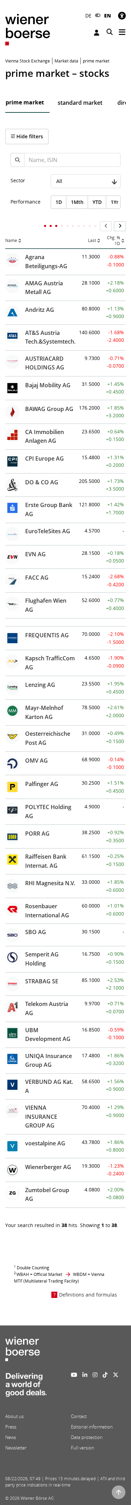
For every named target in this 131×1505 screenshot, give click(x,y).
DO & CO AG (41, 482)
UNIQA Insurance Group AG (48, 1060)
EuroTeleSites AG (47, 531)
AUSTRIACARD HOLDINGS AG (44, 363)
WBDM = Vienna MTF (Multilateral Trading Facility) (59, 1277)
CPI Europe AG (44, 458)
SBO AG (35, 932)
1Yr (114, 202)
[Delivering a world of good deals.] (25, 1386)
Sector (17, 180)
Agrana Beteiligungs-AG (46, 261)
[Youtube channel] (74, 1375)
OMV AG (36, 760)
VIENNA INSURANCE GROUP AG (41, 1116)
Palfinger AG (41, 784)
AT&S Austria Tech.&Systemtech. (50, 337)
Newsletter (16, 1448)
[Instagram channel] (95, 1375)
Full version (82, 1448)
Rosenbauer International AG (47, 910)
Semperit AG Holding (42, 958)
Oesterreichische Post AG (47, 738)
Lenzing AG (40, 685)
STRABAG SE (41, 981)
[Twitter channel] (115, 1375)
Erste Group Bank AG (48, 509)
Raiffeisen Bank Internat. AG (45, 861)
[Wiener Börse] (27, 29)
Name (11, 240)
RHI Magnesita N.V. (50, 883)
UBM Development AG (48, 1034)
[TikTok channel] (105, 1375)
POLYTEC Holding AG (48, 811)
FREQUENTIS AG (47, 635)
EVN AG (35, 554)
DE (88, 15)
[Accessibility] (122, 15)
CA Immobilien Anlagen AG (44, 436)
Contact (79, 1416)
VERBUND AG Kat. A (49, 1086)
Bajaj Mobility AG (48, 385)
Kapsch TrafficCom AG (50, 662)
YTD (97, 202)
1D (59, 202)
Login (97, 33)
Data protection (87, 1437)
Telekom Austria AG (46, 1008)
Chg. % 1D (113, 241)
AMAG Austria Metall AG (44, 287)
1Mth (77, 202)
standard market (80, 103)
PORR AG (37, 833)
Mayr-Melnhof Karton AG (44, 712)
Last (92, 240)
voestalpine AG (45, 1143)
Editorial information (92, 1427)
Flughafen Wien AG (45, 605)
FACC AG (37, 577)
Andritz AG (39, 310)
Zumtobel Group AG (47, 1194)
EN (107, 15)
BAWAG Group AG (49, 409)
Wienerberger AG (48, 1167)
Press (10, 1427)
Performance (25, 201)
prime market (25, 102)
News (10, 1437)
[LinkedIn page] (84, 1375)
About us (14, 1416)
